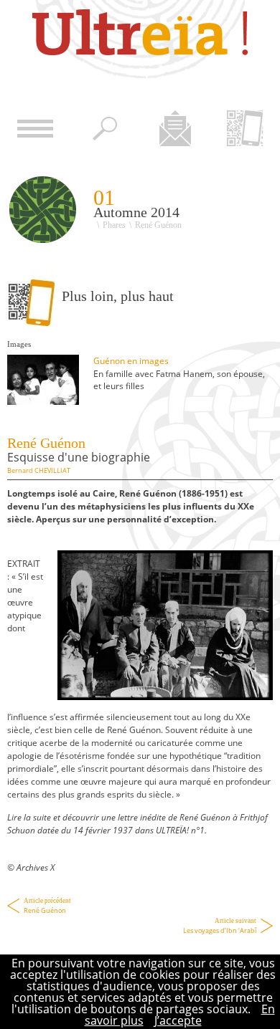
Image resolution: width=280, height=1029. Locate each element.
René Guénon (47, 906)
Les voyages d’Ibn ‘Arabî (219, 926)
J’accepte (178, 1020)
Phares (114, 225)
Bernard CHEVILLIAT (38, 470)
